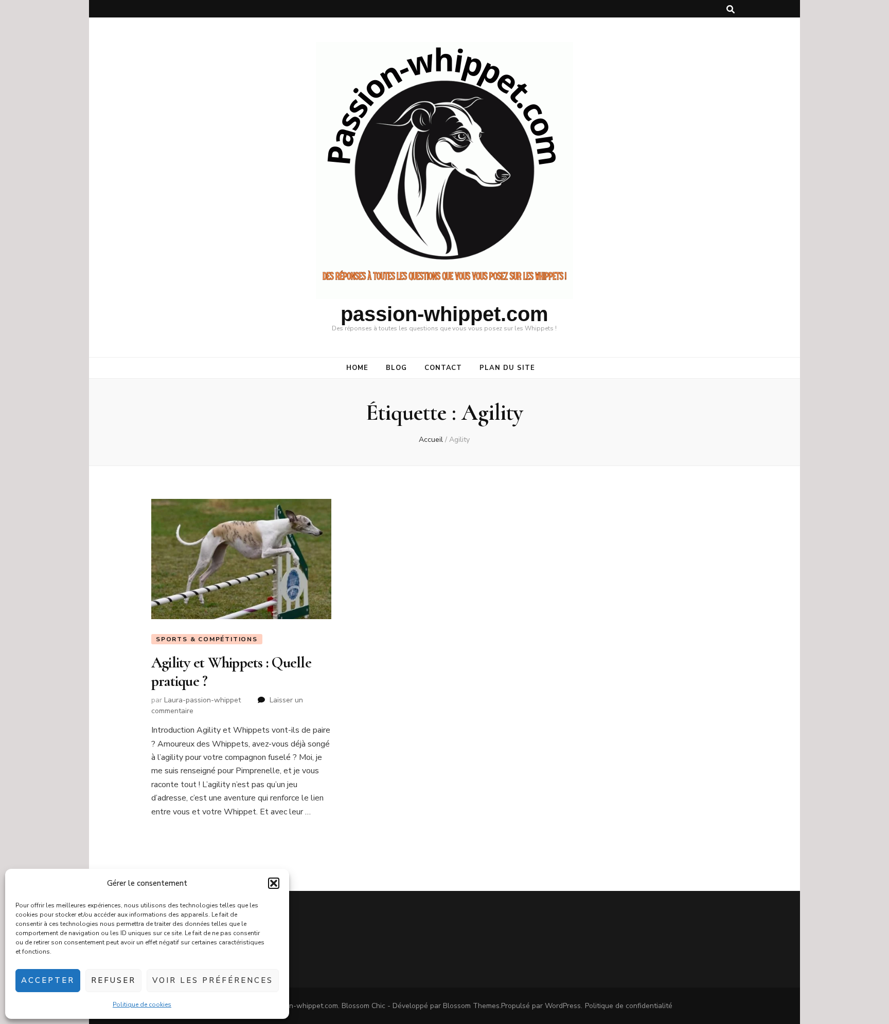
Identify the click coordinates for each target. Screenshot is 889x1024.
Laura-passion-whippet (202, 700)
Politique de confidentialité (628, 1006)
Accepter (48, 980)
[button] (274, 883)
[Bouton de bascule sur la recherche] (730, 9)
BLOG (396, 368)
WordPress (563, 1006)
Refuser (113, 980)
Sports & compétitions (207, 639)
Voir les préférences (212, 980)
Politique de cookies (142, 1004)
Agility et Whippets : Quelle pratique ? (231, 672)
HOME (357, 368)
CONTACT (443, 368)
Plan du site (507, 368)
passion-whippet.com (444, 314)
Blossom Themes (471, 1006)
